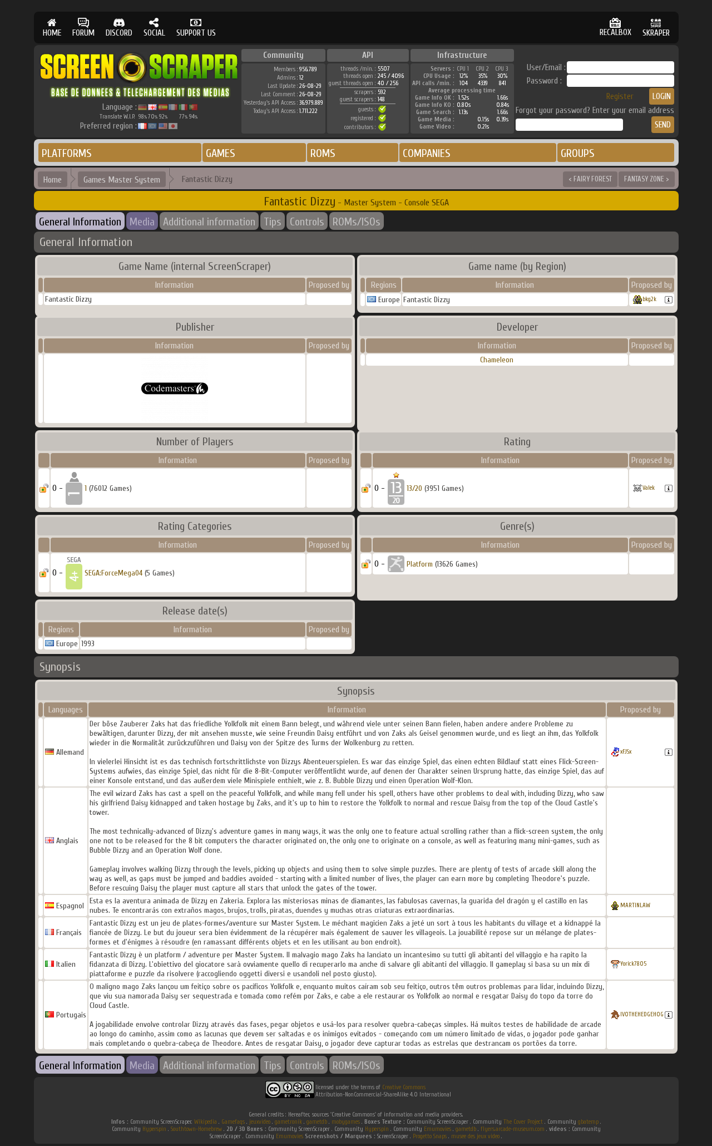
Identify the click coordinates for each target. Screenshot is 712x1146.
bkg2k (649, 299)
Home (52, 180)
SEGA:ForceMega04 (113, 573)
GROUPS (578, 153)
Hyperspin (154, 1129)
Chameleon (496, 360)
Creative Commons (404, 1087)
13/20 (414, 488)
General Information (80, 221)
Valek (648, 487)
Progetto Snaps (430, 1136)
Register (620, 96)
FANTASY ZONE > (646, 179)
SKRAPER (656, 33)
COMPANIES (427, 153)
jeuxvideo (259, 1121)
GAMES (220, 153)
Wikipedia (205, 1121)
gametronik (288, 1121)
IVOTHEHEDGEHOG (642, 1014)
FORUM (83, 33)
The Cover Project (523, 1121)
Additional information (209, 221)
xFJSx (625, 751)
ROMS (322, 153)
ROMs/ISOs (356, 221)
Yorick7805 (633, 963)
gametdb (316, 1121)
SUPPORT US (196, 33)
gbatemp (588, 1121)
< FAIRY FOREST (590, 179)
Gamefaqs (233, 1121)
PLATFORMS (67, 153)
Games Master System (121, 180)
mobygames (346, 1121)
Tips (272, 221)
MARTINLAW (635, 905)
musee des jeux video (475, 1136)
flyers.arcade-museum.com (513, 1129)
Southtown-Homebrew (196, 1129)
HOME (52, 33)
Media (142, 221)
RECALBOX (615, 32)
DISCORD (119, 33)
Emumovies (437, 1129)
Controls (307, 221)
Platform (420, 564)
